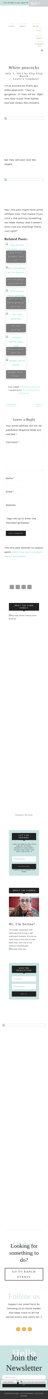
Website (11, 505)
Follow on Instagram (34, 1382)
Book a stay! (35, 3)
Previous (12, 404)
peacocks (28, 390)
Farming (24, 387)
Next (38, 404)
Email (10, 491)
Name (10, 478)
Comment (13, 442)
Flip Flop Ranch (24, 14)
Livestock (35, 387)
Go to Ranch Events (24, 1274)
